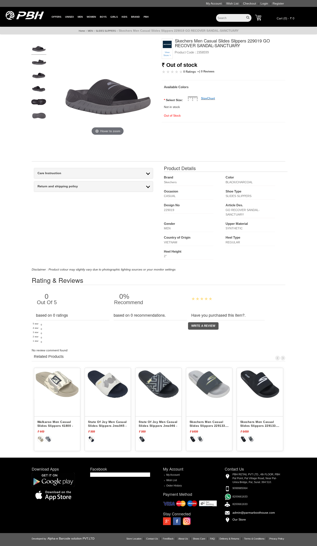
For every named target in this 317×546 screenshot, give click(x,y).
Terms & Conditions (254, 538)
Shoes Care (199, 538)
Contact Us (152, 538)
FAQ (212, 538)
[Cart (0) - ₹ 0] (258, 17)
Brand (135, 17)
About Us (183, 538)
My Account (214, 3)
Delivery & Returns (229, 538)
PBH (146, 17)
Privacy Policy (276, 538)
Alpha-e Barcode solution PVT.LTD (70, 538)
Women (91, 17)
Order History (174, 485)
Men (80, 17)
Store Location (133, 538)
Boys (103, 17)
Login (264, 3)
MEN (90, 31)
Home (82, 31)
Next (283, 358)
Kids (124, 17)
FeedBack (168, 538)
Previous (277, 358)
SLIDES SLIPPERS (106, 31)
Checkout (249, 3)
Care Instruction (49, 173)
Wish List (232, 3)
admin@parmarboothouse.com (253, 512)
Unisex (69, 17)
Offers (56, 17)
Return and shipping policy (58, 186)
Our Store (239, 519)
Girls (114, 17)
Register (278, 3)
